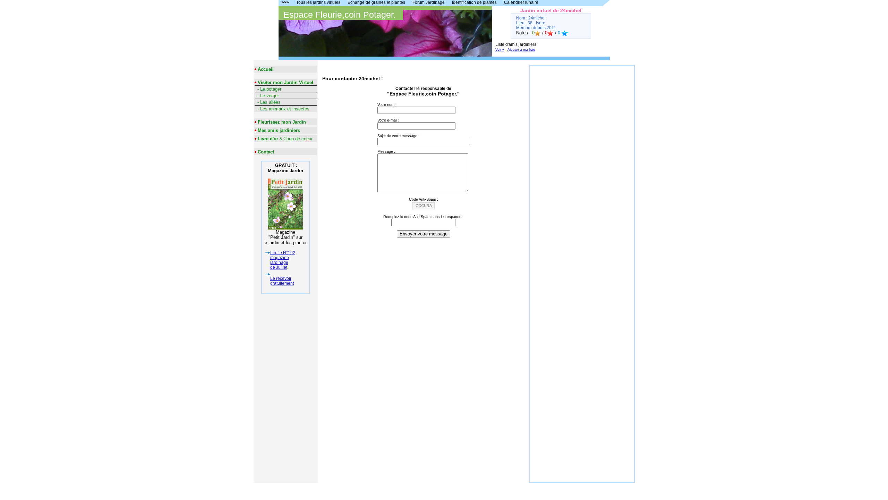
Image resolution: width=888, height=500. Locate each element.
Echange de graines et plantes (376, 2)
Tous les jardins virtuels (318, 2)
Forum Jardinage (428, 2)
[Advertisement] (582, 170)
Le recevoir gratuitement (282, 281)
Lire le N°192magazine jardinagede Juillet (282, 260)
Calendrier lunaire (521, 2)
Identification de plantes (474, 2)
